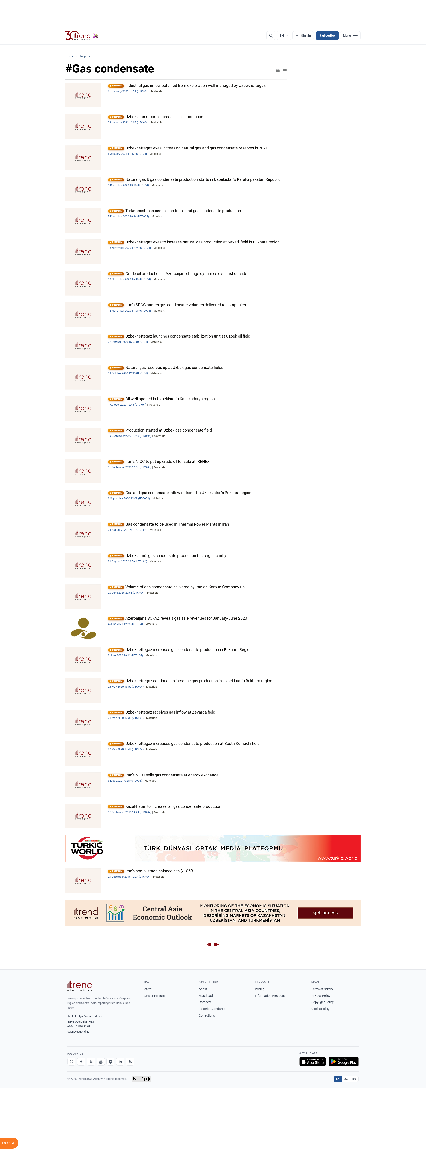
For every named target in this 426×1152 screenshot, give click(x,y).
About (203, 989)
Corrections (207, 1015)
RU (354, 1078)
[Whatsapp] (71, 1062)
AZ (346, 1078)
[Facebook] (81, 1062)
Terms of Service (322, 989)
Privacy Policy (320, 995)
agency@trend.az (78, 1031)
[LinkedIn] (120, 1062)
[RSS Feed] (130, 1062)
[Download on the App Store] (312, 1061)
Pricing (259, 989)
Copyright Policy (322, 1002)
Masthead (206, 995)
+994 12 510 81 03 (78, 1026)
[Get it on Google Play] (344, 1061)
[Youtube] (101, 1062)
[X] (91, 1062)
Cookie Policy (320, 1009)
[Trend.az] (81, 35)
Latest (147, 989)
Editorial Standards (212, 1009)
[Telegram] (110, 1062)
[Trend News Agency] (79, 985)
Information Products (270, 995)
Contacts (205, 1002)
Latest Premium (154, 995)
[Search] (270, 35)
